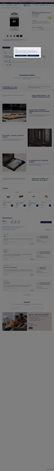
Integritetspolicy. (27, 53)
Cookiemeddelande (21, 53)
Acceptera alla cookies (33, 55)
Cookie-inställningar (20, 55)
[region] (27, 52)
